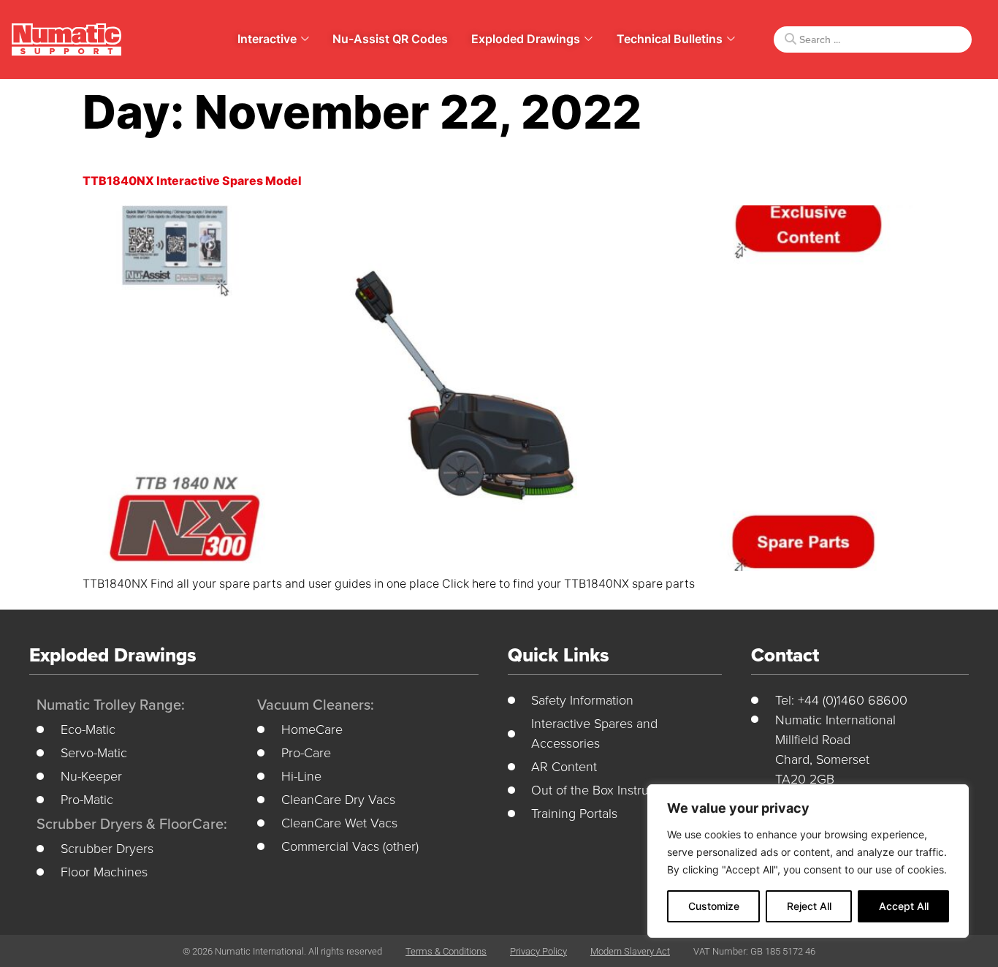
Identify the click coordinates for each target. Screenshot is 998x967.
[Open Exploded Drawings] (588, 39)
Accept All (904, 906)
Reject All (809, 906)
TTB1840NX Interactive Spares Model (192, 181)
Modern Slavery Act (630, 951)
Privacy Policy (538, 951)
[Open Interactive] (305, 39)
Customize (713, 906)
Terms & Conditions (446, 951)
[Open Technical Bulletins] (731, 39)
